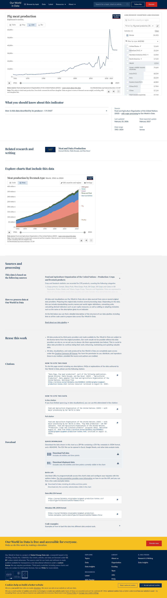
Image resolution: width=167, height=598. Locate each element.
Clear (157, 31)
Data (44, 4)
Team (113, 571)
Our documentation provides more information (74, 478)
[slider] (21, 83)
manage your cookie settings (89, 593)
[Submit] (127, 4)
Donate (151, 4)
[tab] (13, 25)
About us (114, 558)
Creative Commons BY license (66, 353)
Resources (60, 4)
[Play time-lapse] (9, 83)
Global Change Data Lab (40, 555)
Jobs (113, 575)
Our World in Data (15, 4)
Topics (87, 558)
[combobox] (112, 4)
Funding (114, 567)
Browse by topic (33, 4)
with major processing (129, 113)
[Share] (114, 91)
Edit (72, 183)
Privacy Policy (72, 593)
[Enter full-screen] (118, 91)
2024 (117, 83)
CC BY (118, 88)
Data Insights (90, 567)
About (71, 4)
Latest (51, 4)
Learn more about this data (71, 88)
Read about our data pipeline (56, 322)
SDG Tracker (89, 580)
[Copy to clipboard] (115, 375)
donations (37, 588)
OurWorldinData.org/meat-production (102, 88)
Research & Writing (145, 558)
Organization (116, 562)
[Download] (109, 91)
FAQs (44, 568)
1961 (15, 83)
